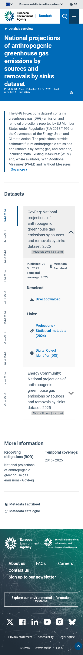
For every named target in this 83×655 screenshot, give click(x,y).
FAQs (41, 563)
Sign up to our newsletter (32, 577)
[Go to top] (78, 646)
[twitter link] (10, 622)
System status (43, 648)
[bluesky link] (72, 622)
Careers (65, 563)
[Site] (18, 16)
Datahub (45, 16)
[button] (72, 92)
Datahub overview (21, 28)
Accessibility (45, 637)
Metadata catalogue (24, 511)
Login (59, 648)
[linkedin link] (35, 622)
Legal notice (67, 637)
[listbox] (41, 4)
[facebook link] (22, 622)
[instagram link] (60, 622)
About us (17, 563)
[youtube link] (47, 622)
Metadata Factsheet (60, 266)
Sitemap (25, 648)
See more (18, 169)
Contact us (19, 570)
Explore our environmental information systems (41, 599)
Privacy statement (20, 637)
